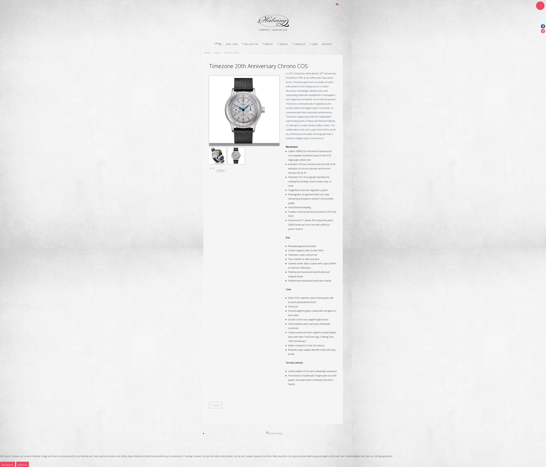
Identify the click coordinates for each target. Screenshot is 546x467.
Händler (299, 44)
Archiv (269, 44)
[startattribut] (217, 44)
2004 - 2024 (232, 44)
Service (283, 44)
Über (314, 44)
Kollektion (251, 44)
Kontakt (327, 44)
